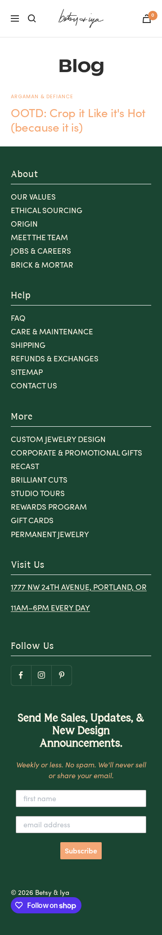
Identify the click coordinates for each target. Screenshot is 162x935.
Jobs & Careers (41, 251)
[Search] (32, 18)
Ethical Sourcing (46, 210)
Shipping (28, 345)
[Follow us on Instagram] (41, 675)
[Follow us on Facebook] (21, 675)
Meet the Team (39, 237)
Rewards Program (49, 507)
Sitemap (27, 372)
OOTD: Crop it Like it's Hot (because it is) (78, 119)
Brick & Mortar (42, 265)
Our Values (33, 197)
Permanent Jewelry (50, 534)
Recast (25, 466)
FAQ (18, 318)
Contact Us (34, 385)
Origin (24, 224)
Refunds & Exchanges (55, 358)
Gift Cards (32, 520)
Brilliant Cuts (39, 479)
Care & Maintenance (52, 331)
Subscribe (81, 850)
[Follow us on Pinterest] (61, 675)
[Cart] (146, 18)
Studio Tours (38, 493)
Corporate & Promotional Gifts (76, 452)
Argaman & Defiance (42, 96)
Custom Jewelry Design (58, 439)
